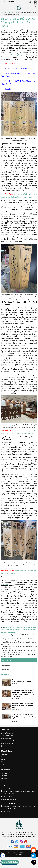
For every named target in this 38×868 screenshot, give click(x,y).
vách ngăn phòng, (15, 629)
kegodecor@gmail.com (10, 799)
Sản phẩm (4, 778)
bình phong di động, (10, 627)
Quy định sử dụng (6, 746)
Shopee (3, 759)
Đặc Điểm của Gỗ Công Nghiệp (16, 68)
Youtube (3, 757)
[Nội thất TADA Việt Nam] (19, 7)
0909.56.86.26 (7, 796)
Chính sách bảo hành (7, 743)
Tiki (2, 762)
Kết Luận (7, 89)
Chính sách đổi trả (6, 738)
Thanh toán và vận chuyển (9, 741)
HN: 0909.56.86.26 (11, 861)
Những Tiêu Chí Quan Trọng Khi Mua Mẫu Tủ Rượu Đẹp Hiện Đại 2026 (23, 705)
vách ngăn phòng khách (28, 629)
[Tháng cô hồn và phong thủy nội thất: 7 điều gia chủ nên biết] (6, 682)
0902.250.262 (7, 811)
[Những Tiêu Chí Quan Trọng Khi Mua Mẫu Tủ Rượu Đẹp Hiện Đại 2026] (6, 706)
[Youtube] (25, 842)
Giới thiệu (4, 775)
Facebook (4, 754)
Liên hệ (3, 780)
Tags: (2, 627)
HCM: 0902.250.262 (11, 863)
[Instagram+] (21, 842)
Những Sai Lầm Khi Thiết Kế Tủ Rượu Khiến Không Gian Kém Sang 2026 (24, 717)
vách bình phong (7, 585)
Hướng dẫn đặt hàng (7, 733)
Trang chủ (4, 773)
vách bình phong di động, (25, 627)
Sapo (20, 854)
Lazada (3, 764)
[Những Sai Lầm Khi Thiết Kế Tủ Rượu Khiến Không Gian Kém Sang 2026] (6, 716)
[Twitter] (16, 842)
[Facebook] (12, 842)
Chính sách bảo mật (7, 735)
